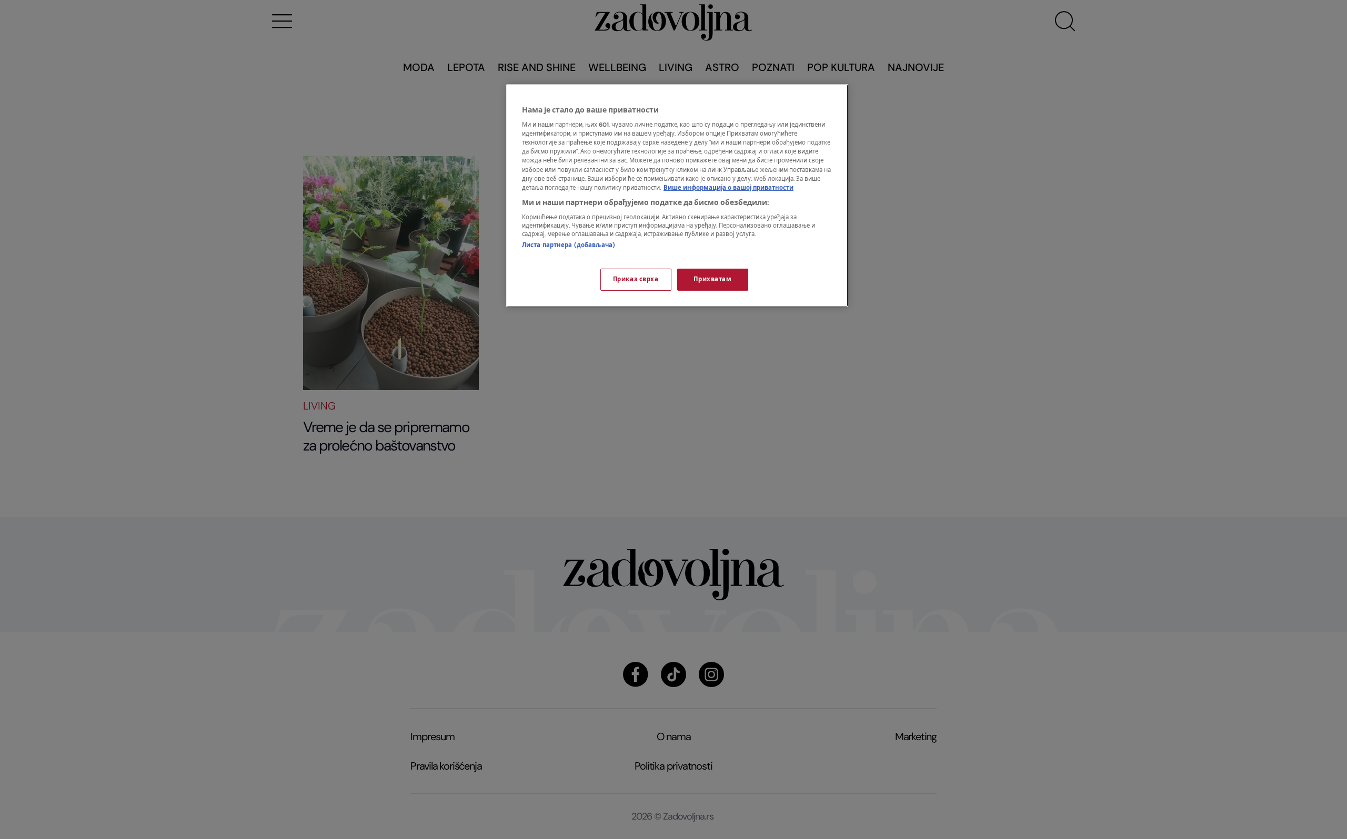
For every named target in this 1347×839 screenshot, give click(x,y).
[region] (677, 195)
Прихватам (712, 279)
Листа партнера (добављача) (568, 245)
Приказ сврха (636, 279)
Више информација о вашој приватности (728, 188)
